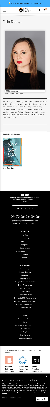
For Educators (25, 329)
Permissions (25, 335)
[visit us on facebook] (13, 216)
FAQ (25, 322)
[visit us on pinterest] (33, 216)
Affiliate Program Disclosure (25, 301)
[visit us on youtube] (23, 216)
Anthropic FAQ (25, 308)
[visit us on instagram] (38, 216)
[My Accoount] (39, 10)
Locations (25, 241)
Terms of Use (25, 288)
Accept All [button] (41, 399)
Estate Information (25, 338)
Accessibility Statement (25, 251)
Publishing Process (25, 319)
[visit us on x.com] (18, 216)
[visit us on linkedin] (28, 216)
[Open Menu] (4, 10)
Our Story (25, 235)
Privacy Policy (25, 291)
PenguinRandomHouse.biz (25, 282)
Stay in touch (26, 208)
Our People (25, 238)
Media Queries (25, 272)
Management (25, 245)
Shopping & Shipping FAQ (25, 325)
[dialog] (25, 390)
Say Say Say (8, 168)
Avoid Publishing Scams (25, 304)
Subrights (25, 332)
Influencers (25, 275)
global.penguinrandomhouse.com (25, 221)
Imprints (25, 258)
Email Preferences (25, 285)
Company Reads (25, 278)
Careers (25, 254)
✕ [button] (46, 377)
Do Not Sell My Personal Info (25, 298)
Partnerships (25, 269)
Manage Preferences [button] (11, 398)
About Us (25, 232)
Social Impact (25, 248)
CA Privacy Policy (25, 295)
